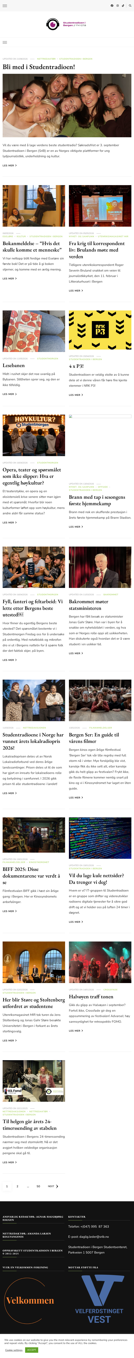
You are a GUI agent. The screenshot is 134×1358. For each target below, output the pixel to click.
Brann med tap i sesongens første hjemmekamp (97, 500)
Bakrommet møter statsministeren (88, 604)
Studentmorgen (47, 358)
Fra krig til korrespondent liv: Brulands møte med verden (97, 250)
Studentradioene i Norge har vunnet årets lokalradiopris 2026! (33, 741)
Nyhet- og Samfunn (81, 236)
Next (51, 1186)
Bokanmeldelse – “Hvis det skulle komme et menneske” (32, 246)
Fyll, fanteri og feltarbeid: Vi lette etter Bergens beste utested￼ (33, 608)
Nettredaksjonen (34, 727)
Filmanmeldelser (100, 727)
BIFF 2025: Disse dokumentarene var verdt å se (31, 876)
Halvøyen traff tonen (91, 996)
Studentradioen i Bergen (75, 58)
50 (39, 1186)
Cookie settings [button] (14, 1350)
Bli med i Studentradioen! (39, 66)
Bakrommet (110, 594)
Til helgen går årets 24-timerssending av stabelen (30, 1124)
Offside (103, 487)
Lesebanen (14, 365)
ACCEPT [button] (31, 1350)
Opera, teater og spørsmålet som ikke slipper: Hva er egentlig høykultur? (32, 476)
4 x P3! (76, 366)
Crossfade (110, 989)
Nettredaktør (46, 58)
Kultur (21, 236)
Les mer (8, 165)
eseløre (8, 236)
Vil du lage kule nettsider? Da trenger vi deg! (96, 878)
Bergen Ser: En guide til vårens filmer (94, 738)
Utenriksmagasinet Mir (113, 236)
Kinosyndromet (39, 862)
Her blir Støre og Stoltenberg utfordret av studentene (34, 1003)
